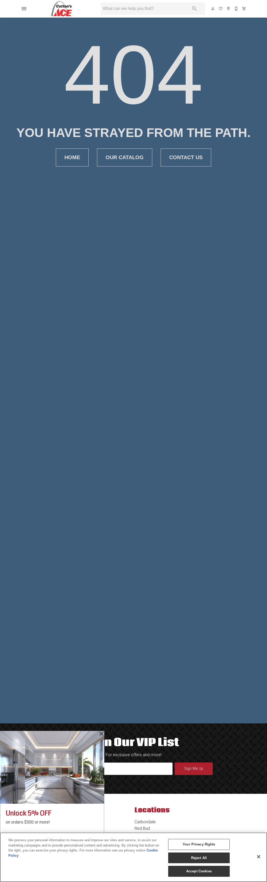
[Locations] (228, 8)
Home (72, 157)
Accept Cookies (199, 871)
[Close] (258, 856)
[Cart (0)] (244, 8)
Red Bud (142, 828)
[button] (24, 8)
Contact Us (186, 157)
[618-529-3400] (236, 8)
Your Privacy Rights (199, 844)
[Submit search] (194, 8)
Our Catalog (125, 157)
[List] (220, 8)
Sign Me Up (193, 768)
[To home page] (61, 8)
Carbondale (145, 821)
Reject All (199, 858)
